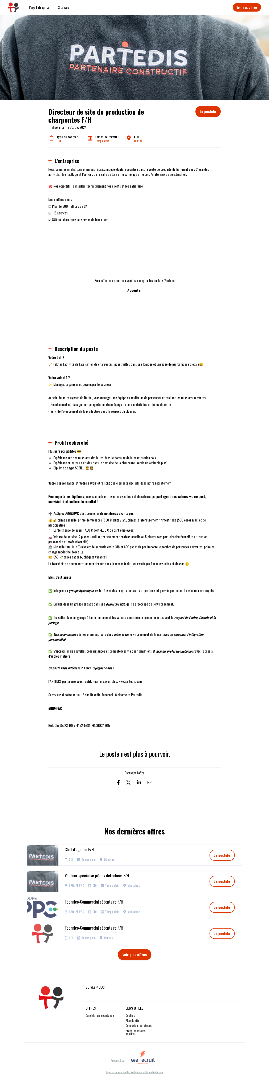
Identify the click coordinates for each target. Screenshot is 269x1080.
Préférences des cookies (135, 1032)
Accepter (134, 290)
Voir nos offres (246, 7)
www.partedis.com (130, 681)
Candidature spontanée (100, 1015)
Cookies (130, 1015)
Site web (63, 7)
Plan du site (132, 1020)
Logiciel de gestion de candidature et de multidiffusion (134, 1072)
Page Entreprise (39, 7)
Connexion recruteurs (138, 1025)
